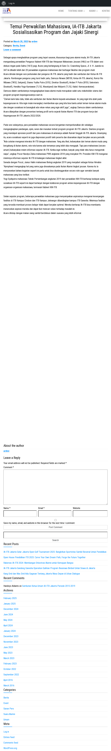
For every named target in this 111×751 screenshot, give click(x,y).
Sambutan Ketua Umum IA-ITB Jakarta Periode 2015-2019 (48, 586)
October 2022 (9, 669)
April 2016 (8, 680)
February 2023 (10, 663)
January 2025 (9, 603)
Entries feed (8, 737)
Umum (6, 719)
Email (41, 508)
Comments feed (10, 742)
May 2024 (7, 620)
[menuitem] (4, 3)
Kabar (92, 11)
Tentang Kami (75, 11)
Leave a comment (12, 49)
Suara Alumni (9, 714)
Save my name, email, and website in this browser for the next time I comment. (39, 523)
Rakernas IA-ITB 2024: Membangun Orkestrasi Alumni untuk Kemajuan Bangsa (38, 562)
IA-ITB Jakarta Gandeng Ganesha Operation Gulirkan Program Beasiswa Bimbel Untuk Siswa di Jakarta (49, 568)
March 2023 (8, 658)
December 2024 (10, 609)
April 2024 (8, 625)
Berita (16, 45)
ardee (34, 41)
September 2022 (11, 674)
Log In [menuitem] (12, 3)
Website (76, 508)
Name (6, 508)
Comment (8, 467)
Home (61, 11)
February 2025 (10, 598)
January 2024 (9, 631)
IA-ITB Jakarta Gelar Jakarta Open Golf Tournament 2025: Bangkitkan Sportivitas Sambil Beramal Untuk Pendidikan (54, 552)
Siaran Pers (8, 708)
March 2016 (8, 685)
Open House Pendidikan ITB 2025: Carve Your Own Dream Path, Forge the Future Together (44, 557)
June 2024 (8, 614)
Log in (6, 731)
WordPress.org (10, 748)
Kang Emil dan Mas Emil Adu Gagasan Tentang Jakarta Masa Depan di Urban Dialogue (41, 573)
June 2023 (8, 647)
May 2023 (7, 652)
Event (22, 45)
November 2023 (10, 641)
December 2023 (10, 636)
